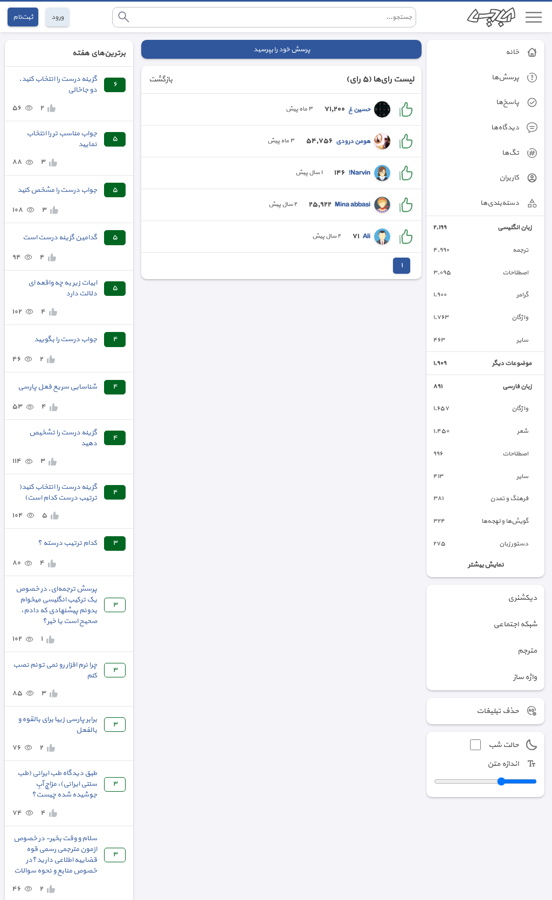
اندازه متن (503, 764)
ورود (57, 17)
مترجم (527, 650)
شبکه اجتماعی (515, 624)
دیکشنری (522, 598)
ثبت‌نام (23, 17)
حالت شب (503, 745)
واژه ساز (525, 677)
